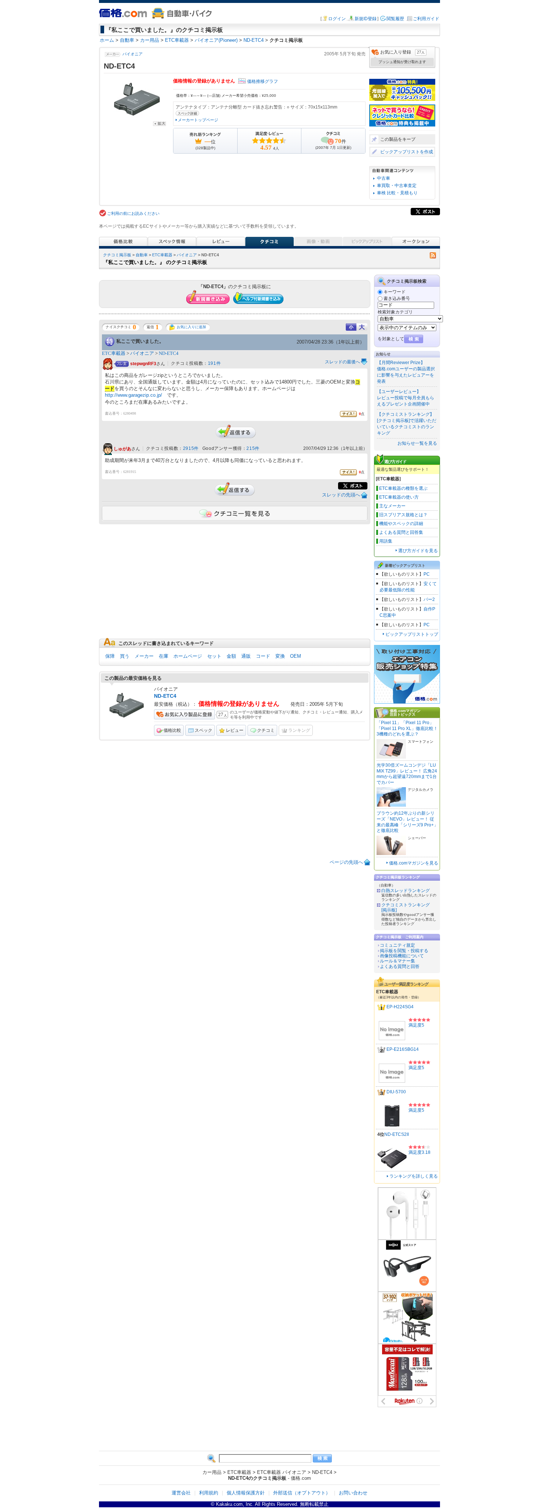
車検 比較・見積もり (397, 192)
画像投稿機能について (402, 955)
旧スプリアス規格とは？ (403, 514)
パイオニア (132, 54)
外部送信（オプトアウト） (301, 1493)
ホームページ (187, 656)
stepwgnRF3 (143, 363)
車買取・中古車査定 (397, 185)
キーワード (395, 291)
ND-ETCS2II (396, 1134)
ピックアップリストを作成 (406, 151)
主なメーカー (392, 506)
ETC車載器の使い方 (399, 497)
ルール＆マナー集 (397, 961)
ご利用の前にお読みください (133, 213)
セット (214, 656)
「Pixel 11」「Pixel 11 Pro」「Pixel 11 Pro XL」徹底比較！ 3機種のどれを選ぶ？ (407, 728)
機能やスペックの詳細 (401, 523)
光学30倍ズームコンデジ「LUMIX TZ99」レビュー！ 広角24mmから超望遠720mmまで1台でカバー (407, 774)
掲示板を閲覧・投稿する (404, 950)
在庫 (163, 656)
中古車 (383, 178)
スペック (203, 730)
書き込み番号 (397, 298)
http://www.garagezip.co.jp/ (133, 395)
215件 (252, 448)
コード (263, 656)
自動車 (142, 255)
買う (124, 656)
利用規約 (208, 1493)
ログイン (337, 18)
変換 (280, 656)
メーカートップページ (198, 120)
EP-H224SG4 (400, 1006)
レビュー (234, 730)
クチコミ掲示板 (117, 255)
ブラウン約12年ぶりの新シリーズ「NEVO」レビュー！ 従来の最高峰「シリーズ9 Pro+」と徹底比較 (407, 822)
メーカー (144, 656)
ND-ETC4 (169, 353)
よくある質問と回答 (399, 966)
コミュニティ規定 (397, 945)
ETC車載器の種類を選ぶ (403, 488)
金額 (231, 656)
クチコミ (266, 730)
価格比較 (172, 730)
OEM (295, 656)
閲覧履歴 (395, 18)
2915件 (191, 448)
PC (426, 574)
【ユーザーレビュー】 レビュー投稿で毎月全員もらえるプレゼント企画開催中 (405, 398)
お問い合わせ (353, 1493)
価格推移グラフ (262, 81)
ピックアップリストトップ (411, 634)
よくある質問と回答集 (401, 532)
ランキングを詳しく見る (413, 1176)
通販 (246, 656)
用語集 (385, 541)
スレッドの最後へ (342, 361)
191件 (214, 363)
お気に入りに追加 (191, 327)
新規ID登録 (366, 18)
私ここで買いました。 (140, 341)
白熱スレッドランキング (405, 890)
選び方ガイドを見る (418, 550)
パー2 (429, 599)
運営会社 (181, 1493)
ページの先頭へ (346, 862)
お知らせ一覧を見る (417, 443)
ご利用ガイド (426, 18)
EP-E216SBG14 (402, 1049)
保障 (110, 656)
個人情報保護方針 (246, 1493)
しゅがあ (122, 448)
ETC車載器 (162, 255)
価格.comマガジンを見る (413, 863)
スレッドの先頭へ (341, 495)
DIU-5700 (396, 1091)
